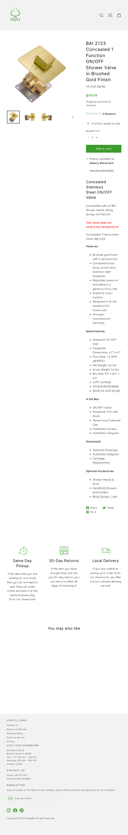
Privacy (11, 741)
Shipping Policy (15, 733)
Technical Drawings (105, 450)
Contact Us (12, 725)
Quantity (93, 131)
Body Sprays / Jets (105, 496)
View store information (102, 170)
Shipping (91, 101)
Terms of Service (15, 737)
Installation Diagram (106, 454)
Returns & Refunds (16, 729)
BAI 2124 (100, 238)
